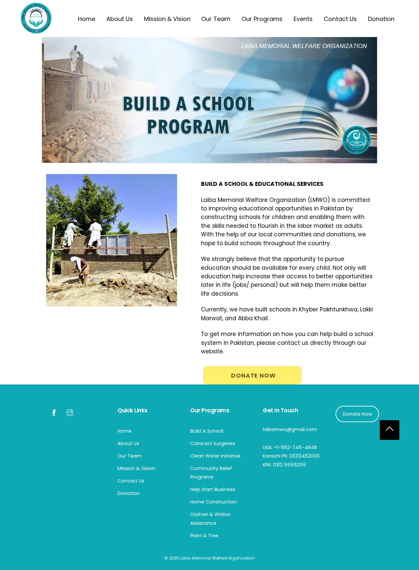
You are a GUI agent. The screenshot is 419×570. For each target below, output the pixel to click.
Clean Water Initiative (215, 456)
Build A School (206, 431)
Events (303, 19)
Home (86, 19)
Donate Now (253, 375)
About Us (119, 19)
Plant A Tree (204, 535)
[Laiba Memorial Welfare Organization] (36, 31)
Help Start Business (212, 489)
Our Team (215, 19)
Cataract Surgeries (212, 443)
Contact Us (340, 19)
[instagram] (69, 412)
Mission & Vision (167, 19)
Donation (381, 19)
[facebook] (54, 412)
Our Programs (262, 19)
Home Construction (213, 502)
